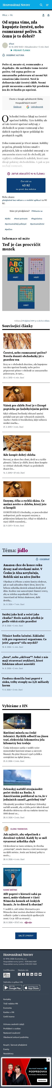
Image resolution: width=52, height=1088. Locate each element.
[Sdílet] (43, 15)
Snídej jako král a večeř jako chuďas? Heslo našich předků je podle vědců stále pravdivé (22, 618)
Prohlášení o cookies (12, 1029)
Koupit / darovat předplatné (15, 1045)
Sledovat (17, 107)
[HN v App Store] (31, 987)
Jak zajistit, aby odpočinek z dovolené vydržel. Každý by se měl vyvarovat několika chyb (25, 838)
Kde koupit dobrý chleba (19, 455)
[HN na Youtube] (40, 974)
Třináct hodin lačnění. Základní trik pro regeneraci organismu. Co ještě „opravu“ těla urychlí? (24, 639)
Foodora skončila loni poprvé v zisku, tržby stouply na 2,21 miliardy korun (25, 682)
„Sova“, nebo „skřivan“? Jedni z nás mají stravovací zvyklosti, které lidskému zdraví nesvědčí (25, 660)
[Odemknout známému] (48, 15)
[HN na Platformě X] (19, 974)
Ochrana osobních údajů (13, 1024)
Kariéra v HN (8, 1012)
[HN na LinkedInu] (31, 974)
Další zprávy (26, 935)
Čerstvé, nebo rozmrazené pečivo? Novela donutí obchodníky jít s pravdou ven (25, 356)
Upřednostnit (37, 107)
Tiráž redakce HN (10, 1004)
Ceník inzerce (8, 1017)
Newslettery (8, 1054)
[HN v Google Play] (12, 987)
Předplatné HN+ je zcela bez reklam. (36, 321)
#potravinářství (37, 224)
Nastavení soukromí (11, 1033)
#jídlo (7, 218)
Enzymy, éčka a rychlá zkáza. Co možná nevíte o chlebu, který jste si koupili (24, 504)
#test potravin (20, 218)
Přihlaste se (37, 211)
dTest (11, 44)
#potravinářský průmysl (15, 224)
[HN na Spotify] (36, 974)
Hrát (15, 277)
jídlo (22, 550)
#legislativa (36, 218)
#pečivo (8, 229)
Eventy (6, 1049)
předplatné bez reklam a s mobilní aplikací (21, 200)
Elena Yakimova (19, 829)
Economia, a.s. (21, 959)
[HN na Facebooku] (23, 974)
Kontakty (7, 999)
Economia (7, 1008)
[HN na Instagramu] (27, 974)
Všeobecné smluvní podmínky (16, 1037)
